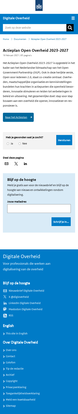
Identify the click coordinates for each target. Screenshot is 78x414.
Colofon (10, 362)
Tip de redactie (15, 368)
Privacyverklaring (16, 387)
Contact (10, 356)
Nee (24, 143)
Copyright (11, 381)
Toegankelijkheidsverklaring (23, 393)
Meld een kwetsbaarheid (20, 399)
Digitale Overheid (16, 18)
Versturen (64, 140)
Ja (11, 143)
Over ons (11, 350)
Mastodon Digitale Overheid (25, 309)
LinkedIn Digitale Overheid (25, 303)
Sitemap (11, 405)
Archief (10, 374)
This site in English (17, 333)
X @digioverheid (19, 297)
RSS (11, 315)
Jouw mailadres (16, 201)
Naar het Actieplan (19, 118)
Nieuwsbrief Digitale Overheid (26, 290)
